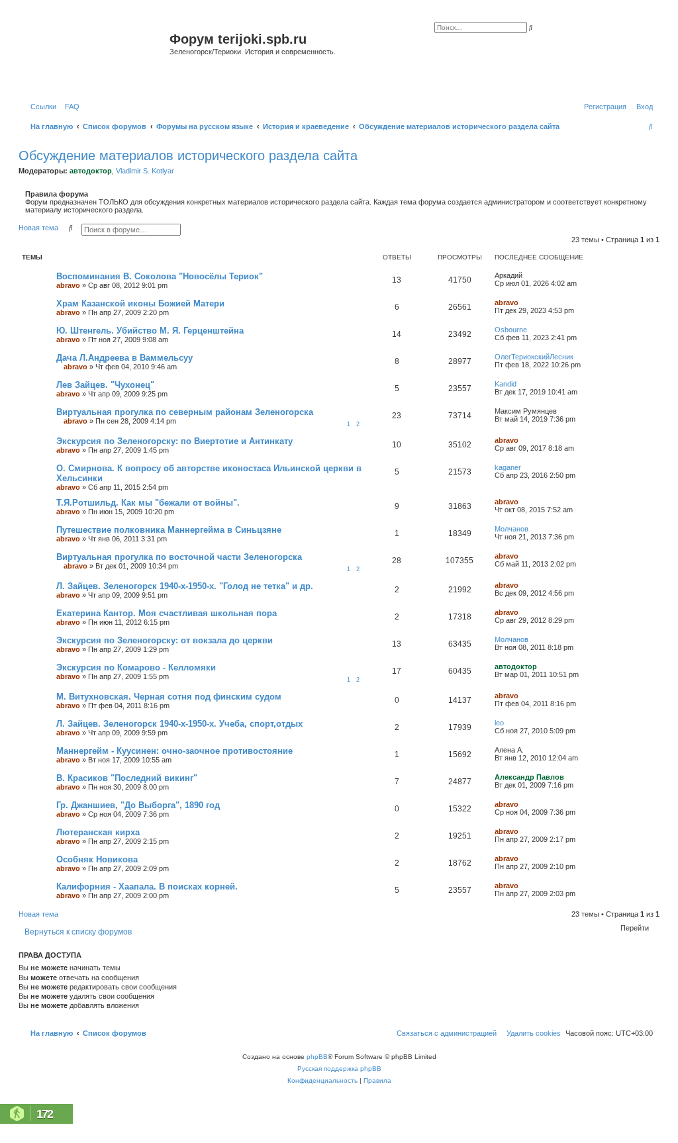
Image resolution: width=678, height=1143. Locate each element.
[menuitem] (69, 106)
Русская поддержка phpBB (339, 1068)
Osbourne (511, 330)
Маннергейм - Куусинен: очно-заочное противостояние (174, 751)
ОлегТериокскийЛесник (534, 357)
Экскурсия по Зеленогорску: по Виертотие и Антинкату (174, 441)
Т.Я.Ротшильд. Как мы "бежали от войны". (148, 503)
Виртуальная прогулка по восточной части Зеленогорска (179, 557)
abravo (68, 285)
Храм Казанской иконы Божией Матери (140, 303)
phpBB (317, 1056)
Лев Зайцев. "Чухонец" (105, 385)
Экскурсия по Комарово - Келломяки (136, 667)
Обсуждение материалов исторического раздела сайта (188, 155)
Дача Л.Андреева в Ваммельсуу (124, 358)
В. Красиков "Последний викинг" (126, 778)
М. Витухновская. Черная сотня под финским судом (168, 697)
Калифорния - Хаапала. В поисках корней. (147, 887)
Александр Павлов (529, 777)
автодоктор (91, 171)
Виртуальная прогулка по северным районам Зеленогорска (184, 412)
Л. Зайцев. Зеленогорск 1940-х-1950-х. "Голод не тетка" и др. (184, 586)
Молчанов (511, 529)
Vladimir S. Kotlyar (145, 171)
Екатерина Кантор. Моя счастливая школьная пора (166, 613)
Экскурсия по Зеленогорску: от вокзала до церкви (164, 640)
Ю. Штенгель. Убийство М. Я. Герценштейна (150, 331)
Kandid (505, 384)
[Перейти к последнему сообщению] (527, 275)
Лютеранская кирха (98, 832)
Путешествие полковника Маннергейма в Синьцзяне (168, 530)
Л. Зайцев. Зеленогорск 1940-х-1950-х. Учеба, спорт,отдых (179, 724)
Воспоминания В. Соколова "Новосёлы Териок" (159, 276)
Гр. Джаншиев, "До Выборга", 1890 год (138, 805)
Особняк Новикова (97, 859)
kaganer (508, 467)
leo (499, 723)
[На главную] (96, 55)
